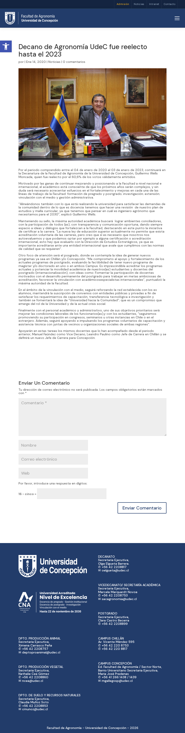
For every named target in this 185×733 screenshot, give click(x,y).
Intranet (154, 4)
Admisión (123, 4)
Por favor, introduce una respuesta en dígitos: (52, 483)
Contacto (169, 4)
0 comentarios (74, 62)
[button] (6, 46)
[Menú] (177, 18)
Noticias (139, 4)
